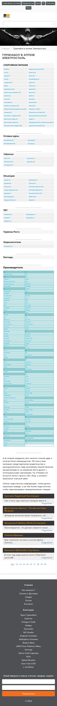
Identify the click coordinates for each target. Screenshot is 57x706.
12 (17, 564)
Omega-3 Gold (28, 622)
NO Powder (28, 632)
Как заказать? (28, 590)
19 (41, 564)
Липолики (50, 3)
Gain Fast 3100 (28, 663)
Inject (38, 3)
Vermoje (28, 650)
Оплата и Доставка (28, 593)
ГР (43, 3)
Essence (29, 618)
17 (34, 564)
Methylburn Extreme (28, 639)
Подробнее (47, 503)
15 (27, 564)
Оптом (28, 600)
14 (24, 564)
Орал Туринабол (28, 615)
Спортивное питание (11, 3)
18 (38, 564)
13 (20, 564)
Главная (28, 585)
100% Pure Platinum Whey (28, 646)
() (12, 564)
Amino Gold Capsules (29, 653)
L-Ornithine (28, 667)
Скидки (28, 597)
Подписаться (28, 694)
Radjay (28, 625)
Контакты (28, 604)
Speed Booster (28, 660)
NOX (28, 657)
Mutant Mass (29, 643)
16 (31, 564)
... (8, 564)
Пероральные (28, 3)
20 (45, 564)
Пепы (28, 8)
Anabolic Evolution (28, 636)
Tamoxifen (28, 629)
